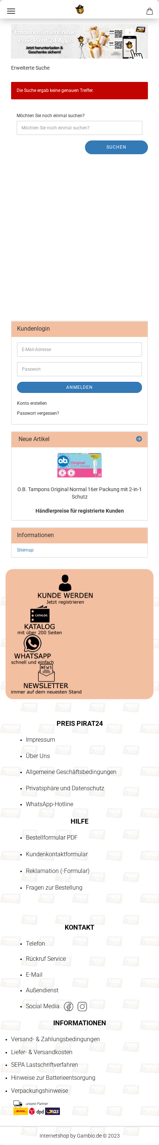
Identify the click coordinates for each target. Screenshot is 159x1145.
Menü (11, 11)
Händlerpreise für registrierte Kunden (79, 511)
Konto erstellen (32, 403)
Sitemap (25, 550)
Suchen (116, 147)
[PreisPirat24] (79, 9)
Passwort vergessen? (38, 413)
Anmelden (79, 387)
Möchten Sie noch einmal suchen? (51, 115)
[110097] (79, 465)
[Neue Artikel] (139, 439)
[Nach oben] (20, 1097)
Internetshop (54, 1136)
